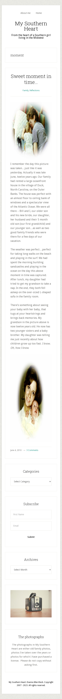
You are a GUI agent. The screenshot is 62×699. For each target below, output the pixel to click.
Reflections (35, 90)
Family (26, 90)
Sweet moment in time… (31, 79)
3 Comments (32, 450)
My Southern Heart (31, 26)
